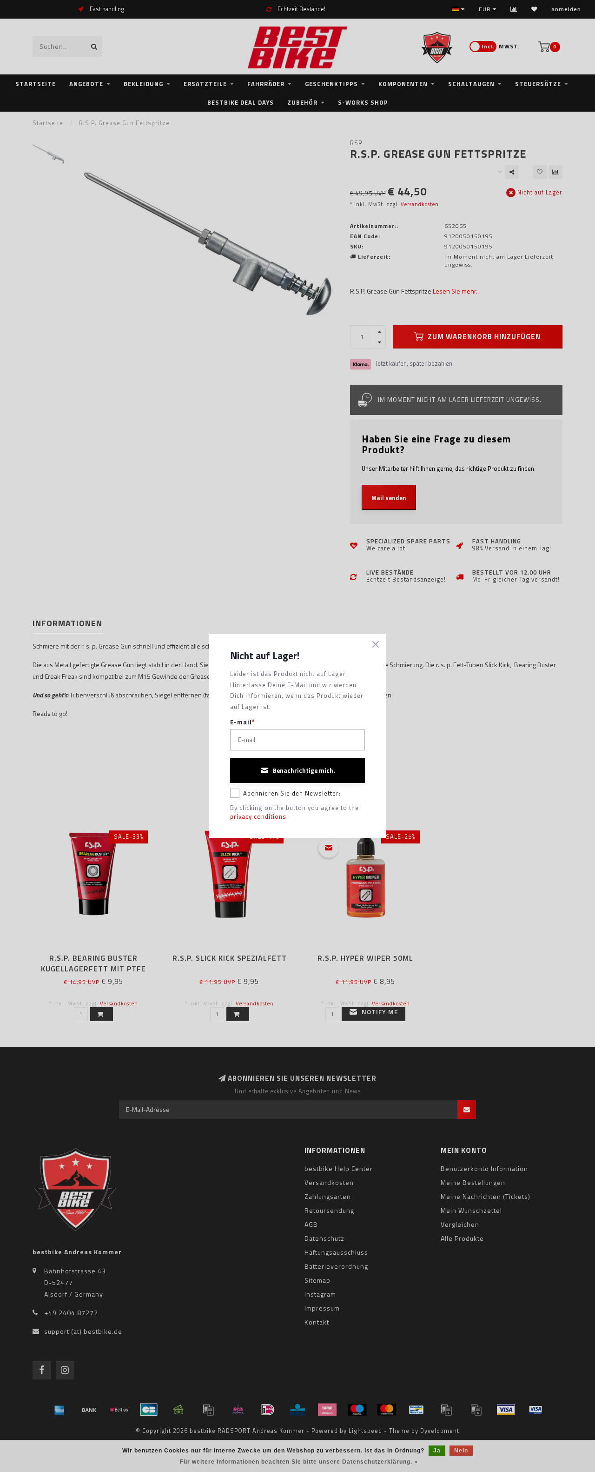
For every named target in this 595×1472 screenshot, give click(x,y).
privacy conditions (258, 816)
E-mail (242, 722)
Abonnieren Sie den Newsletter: (292, 793)
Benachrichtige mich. (304, 770)
